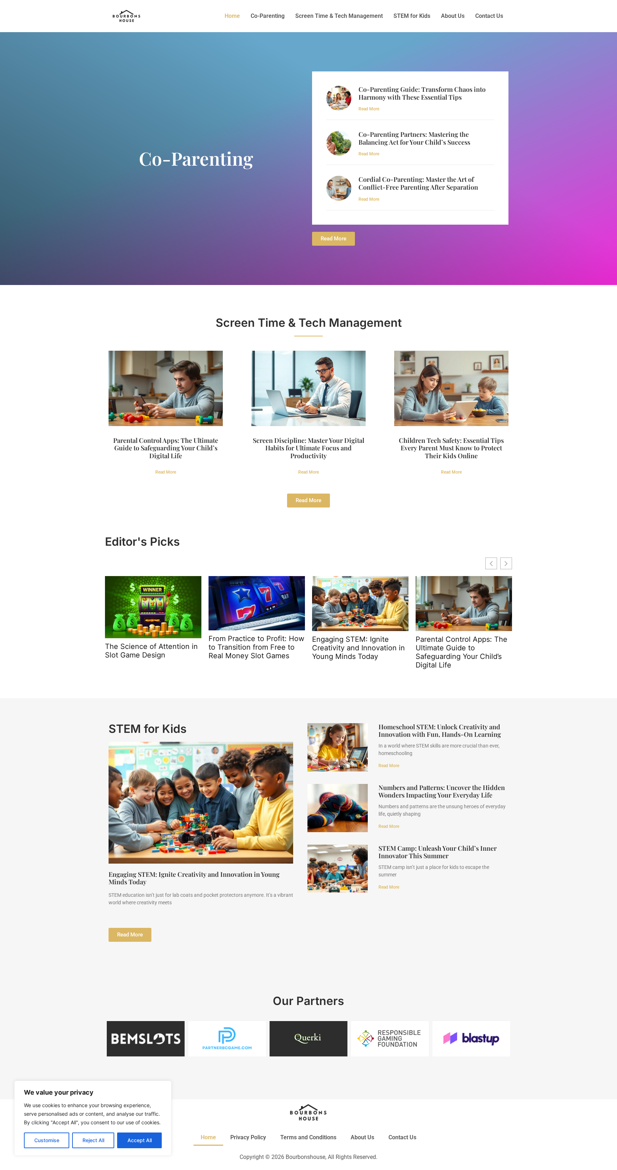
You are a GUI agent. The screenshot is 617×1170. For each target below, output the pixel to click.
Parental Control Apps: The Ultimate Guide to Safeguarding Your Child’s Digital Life (165, 448)
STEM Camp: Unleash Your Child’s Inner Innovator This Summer (437, 852)
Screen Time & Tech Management (339, 15)
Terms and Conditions (308, 1137)
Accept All (139, 1140)
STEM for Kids (411, 15)
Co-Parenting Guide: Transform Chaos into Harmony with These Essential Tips (422, 93)
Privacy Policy (248, 1137)
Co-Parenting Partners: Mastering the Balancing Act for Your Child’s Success (414, 138)
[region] (92, 1118)
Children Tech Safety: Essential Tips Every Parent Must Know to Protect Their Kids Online (451, 448)
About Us (453, 15)
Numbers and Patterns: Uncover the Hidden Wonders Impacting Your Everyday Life (441, 791)
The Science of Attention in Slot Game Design (151, 650)
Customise (46, 1140)
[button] (506, 563)
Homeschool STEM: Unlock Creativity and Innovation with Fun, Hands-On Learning (439, 730)
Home (232, 15)
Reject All (93, 1140)
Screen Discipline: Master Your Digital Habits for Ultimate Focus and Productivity (308, 448)
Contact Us (489, 15)
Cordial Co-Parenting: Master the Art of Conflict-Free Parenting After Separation (418, 183)
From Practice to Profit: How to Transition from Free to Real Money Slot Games (256, 647)
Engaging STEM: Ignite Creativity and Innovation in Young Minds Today (358, 648)
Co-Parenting (268, 15)
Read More (368, 108)
